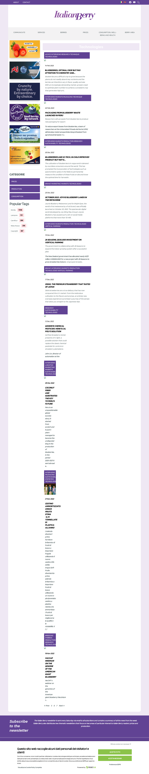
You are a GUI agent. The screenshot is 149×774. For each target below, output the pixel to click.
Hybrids (48, 638)
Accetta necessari (115, 758)
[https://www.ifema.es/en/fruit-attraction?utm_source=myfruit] (25, 157)
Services (41, 32)
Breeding (49, 635)
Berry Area (130, 32)
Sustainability (51, 143)
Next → (61, 706)
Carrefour (14, 220)
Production (16, 189)
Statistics (49, 479)
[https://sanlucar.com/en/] (25, 135)
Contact (26, 2)
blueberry (53, 697)
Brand (48, 184)
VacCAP (48, 680)
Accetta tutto (115, 752)
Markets (59, 97)
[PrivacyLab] (90, 767)
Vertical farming (52, 226)
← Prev (46, 706)
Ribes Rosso (15, 226)
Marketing (56, 184)
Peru (47, 407)
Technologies (51, 56)
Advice (48, 54)
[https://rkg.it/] (25, 93)
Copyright (14, 231)
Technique (74, 54)
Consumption (17, 196)
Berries (63, 32)
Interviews (56, 54)
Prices (85, 32)
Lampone (14, 215)
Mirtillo (13, 210)
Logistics (49, 365)
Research (65, 54)
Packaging (68, 97)
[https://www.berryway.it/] (25, 114)
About (16, 2)
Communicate (19, 32)
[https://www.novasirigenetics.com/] (25, 51)
